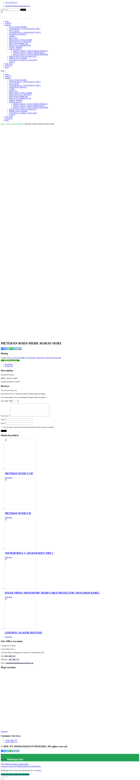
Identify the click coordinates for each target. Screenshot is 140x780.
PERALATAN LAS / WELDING (20, 41)
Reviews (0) (9, 366)
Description (8, 364)
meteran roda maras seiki (53, 358)
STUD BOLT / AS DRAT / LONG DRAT (23, 60)
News (7, 67)
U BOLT (12, 62)
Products (8, 25)
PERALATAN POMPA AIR (18, 43)
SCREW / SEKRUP (15, 47)
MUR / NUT (13, 38)
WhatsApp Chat (15, 759)
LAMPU (12, 36)
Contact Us (8, 65)
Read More (8, 478)
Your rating (5, 401)
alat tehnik (32, 358)
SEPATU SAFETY (15, 49)
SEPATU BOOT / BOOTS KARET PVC (23, 56)
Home (7, 21)
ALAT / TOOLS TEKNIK (18, 27)
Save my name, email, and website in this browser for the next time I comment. (28, 427)
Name (3, 419)
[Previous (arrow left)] (1, 778)
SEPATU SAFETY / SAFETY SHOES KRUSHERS (30, 54)
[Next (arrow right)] (4, 778)
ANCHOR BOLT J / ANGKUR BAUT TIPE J (24, 29)
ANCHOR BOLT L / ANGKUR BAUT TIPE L (25, 32)
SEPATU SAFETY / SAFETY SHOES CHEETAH (30, 51)
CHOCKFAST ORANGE (17, 34)
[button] (70, 71)
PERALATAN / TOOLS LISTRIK (20, 40)
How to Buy (9, 64)
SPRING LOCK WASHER (18, 58)
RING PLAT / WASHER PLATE (20, 45)
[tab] (72, 364)
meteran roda (40, 358)
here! (39, 770)
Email (3, 423)
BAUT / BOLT (14, 30)
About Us (8, 23)
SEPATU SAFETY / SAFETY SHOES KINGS (29, 53)
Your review (5, 416)
